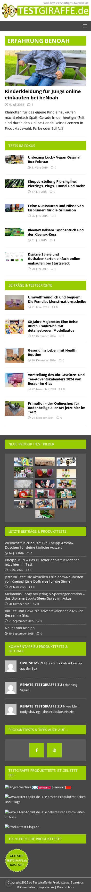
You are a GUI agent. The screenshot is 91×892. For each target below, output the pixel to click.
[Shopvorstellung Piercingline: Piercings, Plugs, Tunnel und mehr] (14, 183)
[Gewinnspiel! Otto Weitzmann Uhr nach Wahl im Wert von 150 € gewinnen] (66, 462)
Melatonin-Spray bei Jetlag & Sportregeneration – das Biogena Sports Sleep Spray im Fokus (45, 596)
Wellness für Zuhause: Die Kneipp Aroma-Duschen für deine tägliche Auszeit (39, 545)
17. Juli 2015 (39, 191)
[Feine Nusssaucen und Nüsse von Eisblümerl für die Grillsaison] (14, 208)
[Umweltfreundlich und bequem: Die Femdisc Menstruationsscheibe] (14, 302)
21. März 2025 (40, 307)
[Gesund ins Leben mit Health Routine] (14, 355)
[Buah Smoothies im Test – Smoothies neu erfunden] (23, 494)
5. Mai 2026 (16, 570)
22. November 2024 (44, 389)
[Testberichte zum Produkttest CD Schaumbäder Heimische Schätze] (66, 473)
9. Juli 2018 (16, 104)
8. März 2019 (40, 167)
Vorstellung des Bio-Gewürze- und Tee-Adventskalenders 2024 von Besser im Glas (56, 379)
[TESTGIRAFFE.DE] (45, 18)
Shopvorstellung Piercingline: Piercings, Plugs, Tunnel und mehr (56, 183)
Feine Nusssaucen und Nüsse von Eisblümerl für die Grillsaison (56, 207)
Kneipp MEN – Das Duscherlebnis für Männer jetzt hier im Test (42, 562)
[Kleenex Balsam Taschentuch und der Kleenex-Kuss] (14, 232)
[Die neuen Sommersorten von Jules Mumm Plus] (45, 473)
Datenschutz (65, 887)
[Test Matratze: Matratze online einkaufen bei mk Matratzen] (45, 461)
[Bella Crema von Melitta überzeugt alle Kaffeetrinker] (45, 484)
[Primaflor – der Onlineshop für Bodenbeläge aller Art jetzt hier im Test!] (14, 408)
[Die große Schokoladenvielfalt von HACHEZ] (45, 494)
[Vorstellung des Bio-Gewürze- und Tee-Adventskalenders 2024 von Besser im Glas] (14, 380)
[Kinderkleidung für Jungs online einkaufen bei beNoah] (45, 68)
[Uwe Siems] (11, 669)
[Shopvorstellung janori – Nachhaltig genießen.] (66, 483)
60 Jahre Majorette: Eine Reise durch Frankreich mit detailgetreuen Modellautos (53, 326)
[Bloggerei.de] (42, 787)
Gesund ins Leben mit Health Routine (52, 352)
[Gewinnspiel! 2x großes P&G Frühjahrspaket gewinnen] (23, 462)
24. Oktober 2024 (42, 417)
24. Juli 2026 (16, 553)
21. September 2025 (21, 621)
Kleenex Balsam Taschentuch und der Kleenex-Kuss (56, 232)
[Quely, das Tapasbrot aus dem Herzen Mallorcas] (66, 504)
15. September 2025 (21, 633)
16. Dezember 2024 (44, 360)
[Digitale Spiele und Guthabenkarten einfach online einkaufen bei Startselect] (14, 256)
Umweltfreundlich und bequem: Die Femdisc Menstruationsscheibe (57, 299)
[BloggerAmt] (18, 787)
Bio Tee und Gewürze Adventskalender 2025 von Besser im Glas (44, 613)
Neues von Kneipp (20, 628)
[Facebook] (36, 750)
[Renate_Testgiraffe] (11, 691)
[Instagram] (54, 750)
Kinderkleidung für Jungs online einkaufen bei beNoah (43, 94)
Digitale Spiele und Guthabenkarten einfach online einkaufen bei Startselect (54, 258)
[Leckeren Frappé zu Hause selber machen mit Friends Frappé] (23, 472)
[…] (60, 128)
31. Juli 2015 (39, 240)
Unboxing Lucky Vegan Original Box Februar (54, 159)
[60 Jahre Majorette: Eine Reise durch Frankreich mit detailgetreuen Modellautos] (14, 327)
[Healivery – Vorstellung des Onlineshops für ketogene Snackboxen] (45, 503)
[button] (84, 26)
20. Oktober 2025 (19, 604)
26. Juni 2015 (40, 216)
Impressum (46, 887)
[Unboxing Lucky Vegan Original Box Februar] (14, 159)
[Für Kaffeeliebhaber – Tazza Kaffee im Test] (66, 493)
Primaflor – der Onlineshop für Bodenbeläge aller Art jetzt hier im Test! (56, 407)
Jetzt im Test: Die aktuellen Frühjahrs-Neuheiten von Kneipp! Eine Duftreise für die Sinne (44, 579)
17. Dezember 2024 (44, 336)
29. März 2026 (17, 587)
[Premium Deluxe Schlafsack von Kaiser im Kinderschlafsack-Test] (23, 484)
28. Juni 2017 (40, 269)
